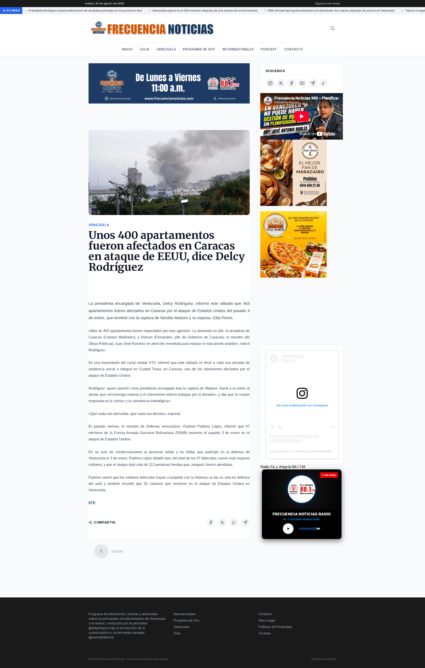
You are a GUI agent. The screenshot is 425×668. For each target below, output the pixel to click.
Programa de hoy (199, 49)
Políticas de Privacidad (275, 627)
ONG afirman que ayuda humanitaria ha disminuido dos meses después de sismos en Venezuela (318, 10)
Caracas (158, 311)
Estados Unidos (211, 311)
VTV (152, 363)
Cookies (265, 633)
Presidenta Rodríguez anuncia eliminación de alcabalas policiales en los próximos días (72, 10)
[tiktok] (323, 83)
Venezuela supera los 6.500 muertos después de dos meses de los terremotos (192, 10)
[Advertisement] (169, 119)
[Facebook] (210, 522)
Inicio (127, 49)
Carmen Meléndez (119, 337)
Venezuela (166, 49)
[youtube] (302, 83)
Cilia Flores (222, 318)
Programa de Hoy (186, 620)
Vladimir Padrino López (202, 426)
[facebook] (291, 83)
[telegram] (312, 83)
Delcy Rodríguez (178, 303)
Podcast (269, 49)
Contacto (293, 49)
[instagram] (270, 83)
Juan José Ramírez (130, 344)
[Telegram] (245, 522)
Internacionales (238, 49)
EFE (92, 503)
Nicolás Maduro (174, 318)
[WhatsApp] (233, 522)
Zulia (144, 49)
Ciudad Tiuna (150, 369)
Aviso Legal (267, 620)
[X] (222, 522)
